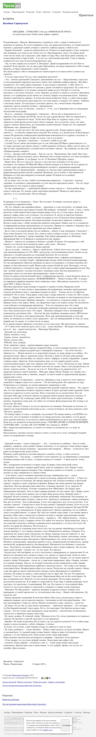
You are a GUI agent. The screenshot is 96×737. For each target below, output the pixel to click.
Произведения (18, 12)
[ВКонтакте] (42, 678)
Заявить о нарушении (56, 682)
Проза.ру (86, 712)
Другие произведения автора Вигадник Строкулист (22, 685)
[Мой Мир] (47, 678)
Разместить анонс (40, 682)
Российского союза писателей (58, 733)
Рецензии (30, 12)
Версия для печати (25, 682)
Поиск (38, 12)
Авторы (7, 12)
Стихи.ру (77, 712)
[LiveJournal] (49, 678)
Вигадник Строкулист (15, 23)
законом (74, 717)
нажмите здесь (48, 730)
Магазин (46, 12)
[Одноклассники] (45, 678)
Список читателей (9, 682)
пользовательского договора (19, 717)
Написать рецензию (10, 699)
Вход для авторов (70, 12)
